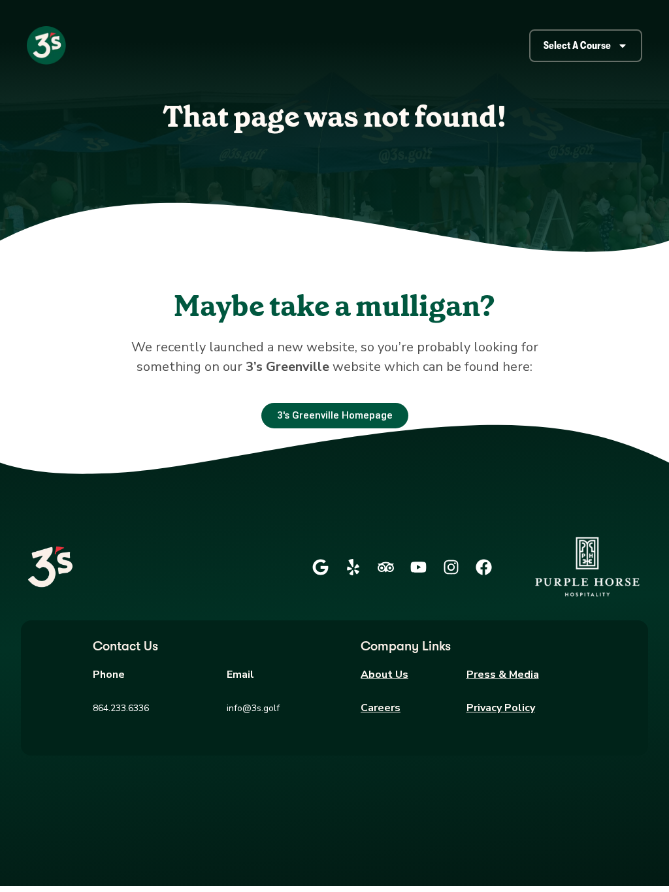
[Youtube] (418, 566)
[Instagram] (450, 566)
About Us (384, 674)
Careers (380, 708)
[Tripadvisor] (385, 566)
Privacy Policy (500, 708)
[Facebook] (483, 566)
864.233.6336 (121, 708)
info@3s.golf (253, 708)
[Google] (320, 566)
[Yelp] (352, 566)
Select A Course (577, 46)
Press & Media (502, 674)
